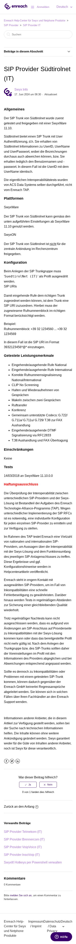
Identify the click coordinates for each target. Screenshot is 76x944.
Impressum (35, 921)
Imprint (36, 926)
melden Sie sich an (21, 895)
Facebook (6, 761)
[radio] (28, 785)
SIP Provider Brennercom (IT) (24, 839)
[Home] (16, 9)
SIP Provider (11, 25)
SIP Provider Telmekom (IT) (23, 831)
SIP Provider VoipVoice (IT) (23, 847)
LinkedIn (17, 761)
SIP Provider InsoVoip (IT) (22, 854)
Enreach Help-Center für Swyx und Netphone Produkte (34, 20)
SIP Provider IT (32, 25)
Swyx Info (21, 89)
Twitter (12, 761)
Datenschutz (52, 921)
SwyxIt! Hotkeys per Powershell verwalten (33, 862)
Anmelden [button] (43, 6)
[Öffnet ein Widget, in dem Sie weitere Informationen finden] (61, 937)
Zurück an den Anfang (19, 806)
